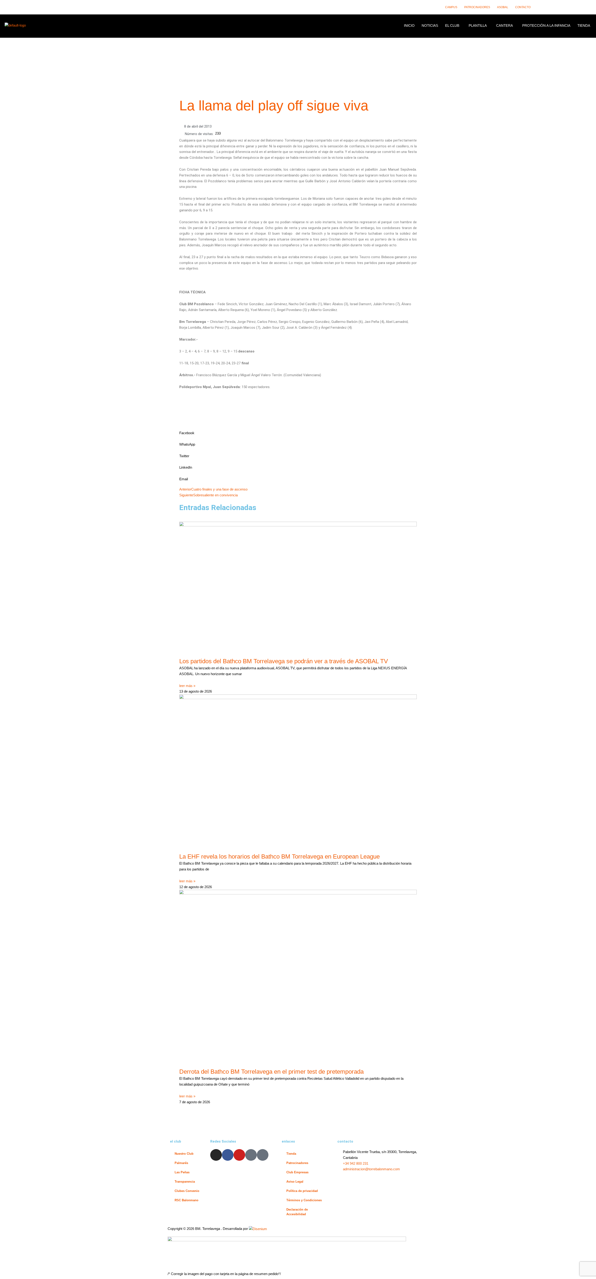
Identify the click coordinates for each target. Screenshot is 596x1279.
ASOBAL (502, 7)
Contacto (523, 7)
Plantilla (478, 25)
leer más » (187, 686)
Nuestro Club (184, 1153)
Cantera (504, 25)
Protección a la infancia (546, 25)
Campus (451, 7)
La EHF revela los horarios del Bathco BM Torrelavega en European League (279, 856)
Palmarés (181, 1163)
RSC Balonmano (186, 1200)
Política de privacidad (302, 1191)
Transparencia (185, 1181)
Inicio (409, 25)
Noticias (430, 25)
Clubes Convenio (187, 1191)
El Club (452, 25)
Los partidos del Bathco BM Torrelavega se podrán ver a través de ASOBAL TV (283, 661)
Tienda (583, 25)
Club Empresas (297, 1172)
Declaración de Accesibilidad (297, 1212)
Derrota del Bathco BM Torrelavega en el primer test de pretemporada (271, 1071)
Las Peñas (182, 1172)
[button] (453, 25)
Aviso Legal (294, 1181)
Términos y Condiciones (304, 1200)
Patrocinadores (477, 7)
